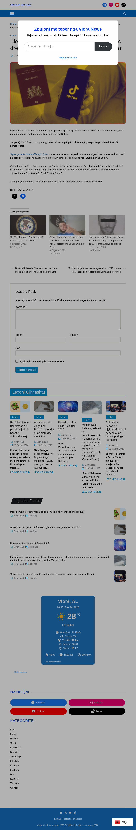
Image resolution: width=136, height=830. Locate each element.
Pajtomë (103, 46)
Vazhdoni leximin (68, 57)
